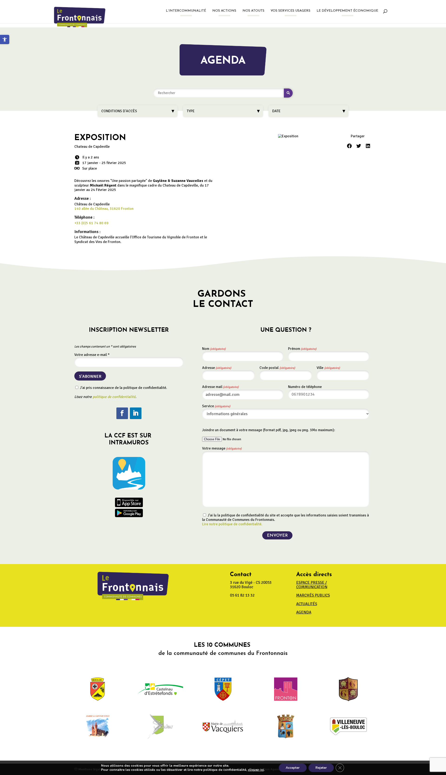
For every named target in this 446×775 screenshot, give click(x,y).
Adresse (216, 367)
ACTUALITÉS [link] (306, 603)
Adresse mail (220, 386)
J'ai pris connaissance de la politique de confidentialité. (123, 387)
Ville (328, 367)
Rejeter (321, 767)
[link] (4, 39)
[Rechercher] (288, 93)
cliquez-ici (256, 770)
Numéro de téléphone (305, 386)
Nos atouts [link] (253, 11)
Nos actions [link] (224, 11)
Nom (214, 348)
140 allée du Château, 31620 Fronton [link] (104, 208)
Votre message (222, 448)
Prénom (302, 348)
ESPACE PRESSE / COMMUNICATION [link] (311, 584)
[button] (122, 413)
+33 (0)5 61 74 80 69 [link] (91, 223)
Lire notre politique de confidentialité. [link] (232, 524)
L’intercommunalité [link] (186, 11)
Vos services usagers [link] (290, 11)
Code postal (277, 367)
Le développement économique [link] (347, 11)
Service (216, 406)
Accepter (293, 767)
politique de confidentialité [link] (114, 396)
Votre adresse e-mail (92, 354)
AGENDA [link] (303, 612)
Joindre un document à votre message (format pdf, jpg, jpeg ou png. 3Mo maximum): (268, 430)
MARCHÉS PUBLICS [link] (313, 595)
